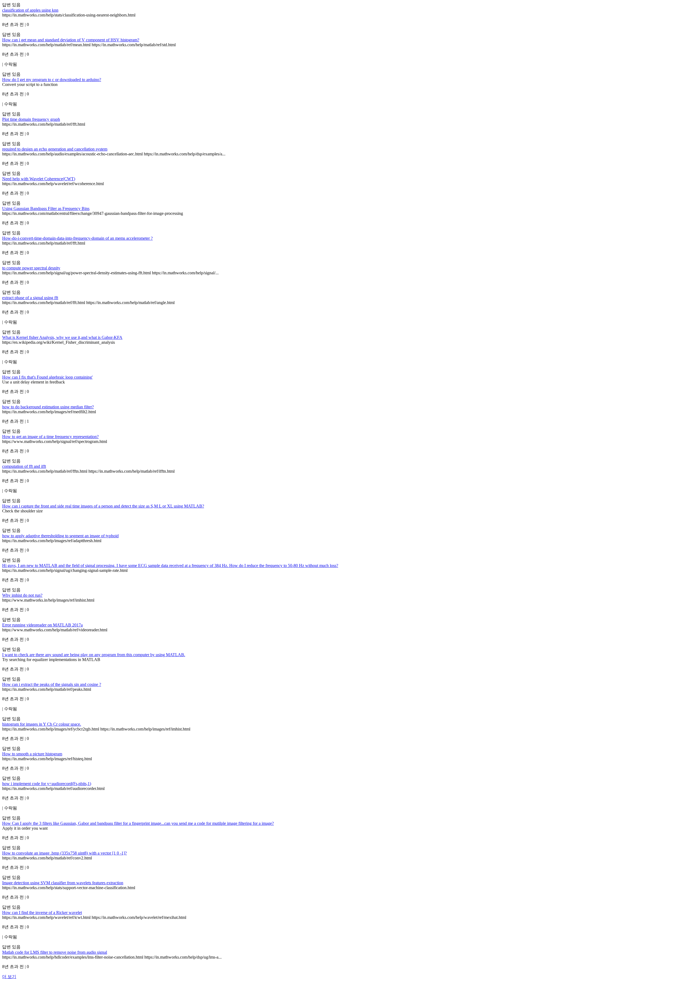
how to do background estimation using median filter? (48, 407)
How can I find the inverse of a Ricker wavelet (42, 912)
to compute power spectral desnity (31, 268)
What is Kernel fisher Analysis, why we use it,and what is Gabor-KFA (62, 337)
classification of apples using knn (30, 10)
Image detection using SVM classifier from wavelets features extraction (62, 882)
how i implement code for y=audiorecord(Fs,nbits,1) (46, 783)
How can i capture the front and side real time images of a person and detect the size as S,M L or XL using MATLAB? (103, 506)
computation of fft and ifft (24, 466)
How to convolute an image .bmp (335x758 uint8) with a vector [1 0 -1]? (64, 853)
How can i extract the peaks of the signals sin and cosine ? (51, 684)
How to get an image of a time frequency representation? (50, 436)
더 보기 (9, 976)
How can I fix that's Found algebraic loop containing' (47, 377)
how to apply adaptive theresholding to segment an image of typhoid (60, 535)
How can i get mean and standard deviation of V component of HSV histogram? (70, 40)
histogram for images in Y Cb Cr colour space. (41, 724)
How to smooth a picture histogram (32, 754)
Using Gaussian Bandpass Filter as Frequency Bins (45, 208)
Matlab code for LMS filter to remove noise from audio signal (54, 952)
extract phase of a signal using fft (30, 297)
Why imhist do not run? (22, 595)
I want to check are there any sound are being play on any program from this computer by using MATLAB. (93, 654)
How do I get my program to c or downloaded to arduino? (51, 79)
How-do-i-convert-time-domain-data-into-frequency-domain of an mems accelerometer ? (77, 238)
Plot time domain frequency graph (31, 119)
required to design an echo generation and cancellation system (54, 149)
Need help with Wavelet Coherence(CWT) (38, 178)
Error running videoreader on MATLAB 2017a (42, 625)
